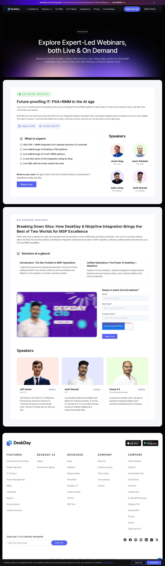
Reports (10, 498)
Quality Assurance (14, 510)
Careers (101, 485)
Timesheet (11, 492)
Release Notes (73, 473)
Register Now (26, 184)
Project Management (16, 479)
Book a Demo (150, 9)
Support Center (74, 492)
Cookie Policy (108, 562)
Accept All (154, 562)
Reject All (138, 562)
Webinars (71, 467)
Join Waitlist (117, 2)
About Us (102, 461)
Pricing (97, 9)
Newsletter (72, 479)
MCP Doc (71, 504)
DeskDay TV (72, 485)
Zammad (132, 485)
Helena (40, 461)
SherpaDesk (133, 479)
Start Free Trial (132, 9)
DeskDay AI (33, 9)
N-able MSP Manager (137, 498)
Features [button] (45, 9)
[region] (82, 562)
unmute (93, 295)
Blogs (69, 461)
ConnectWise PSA (136, 473)
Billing (9, 485)
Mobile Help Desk (14, 467)
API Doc (70, 498)
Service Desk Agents (46, 467)
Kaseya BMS (133, 510)
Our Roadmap (108, 9)
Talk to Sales (103, 473)
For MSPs (59, 9)
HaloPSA (132, 467)
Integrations (85, 9)
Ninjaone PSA (134, 504)
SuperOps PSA (134, 528)
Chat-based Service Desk (18, 461)
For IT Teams (71, 9)
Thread (131, 516)
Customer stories (105, 467)
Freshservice (133, 492)
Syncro (131, 522)
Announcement (13, 504)
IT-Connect (11, 473)
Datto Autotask (134, 461)
